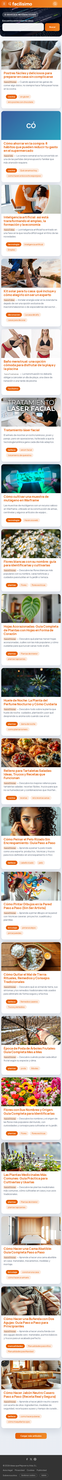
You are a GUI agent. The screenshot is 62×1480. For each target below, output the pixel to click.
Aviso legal (8, 1470)
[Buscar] (55, 3)
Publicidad (42, 1470)
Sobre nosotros (10, 1475)
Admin (43, 1475)
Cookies (30, 1470)
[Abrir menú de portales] (4, 3)
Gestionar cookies (28, 1475)
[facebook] (27, 1459)
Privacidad (20, 1470)
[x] (31, 1459)
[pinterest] (35, 1459)
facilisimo (22, 3)
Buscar (52, 27)
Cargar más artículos (31, 1436)
